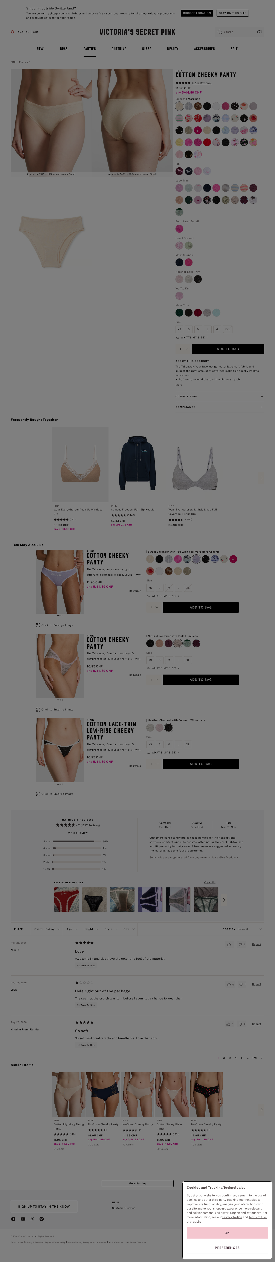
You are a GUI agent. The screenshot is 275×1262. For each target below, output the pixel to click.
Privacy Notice (232, 1217)
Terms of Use (258, 1217)
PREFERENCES (227, 1248)
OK (227, 1233)
